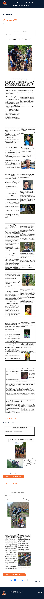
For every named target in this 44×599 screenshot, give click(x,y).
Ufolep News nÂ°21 (10, 418)
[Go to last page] (28, 580)
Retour (39, 592)
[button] (41, 596)
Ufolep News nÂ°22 (10, 20)
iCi (27, 473)
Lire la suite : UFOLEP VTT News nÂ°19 (14, 574)
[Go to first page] (4, 580)
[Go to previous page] (6, 580)
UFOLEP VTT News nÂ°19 (12, 483)
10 (24, 580)
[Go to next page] (27, 580)
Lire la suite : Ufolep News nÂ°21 (13, 476)
